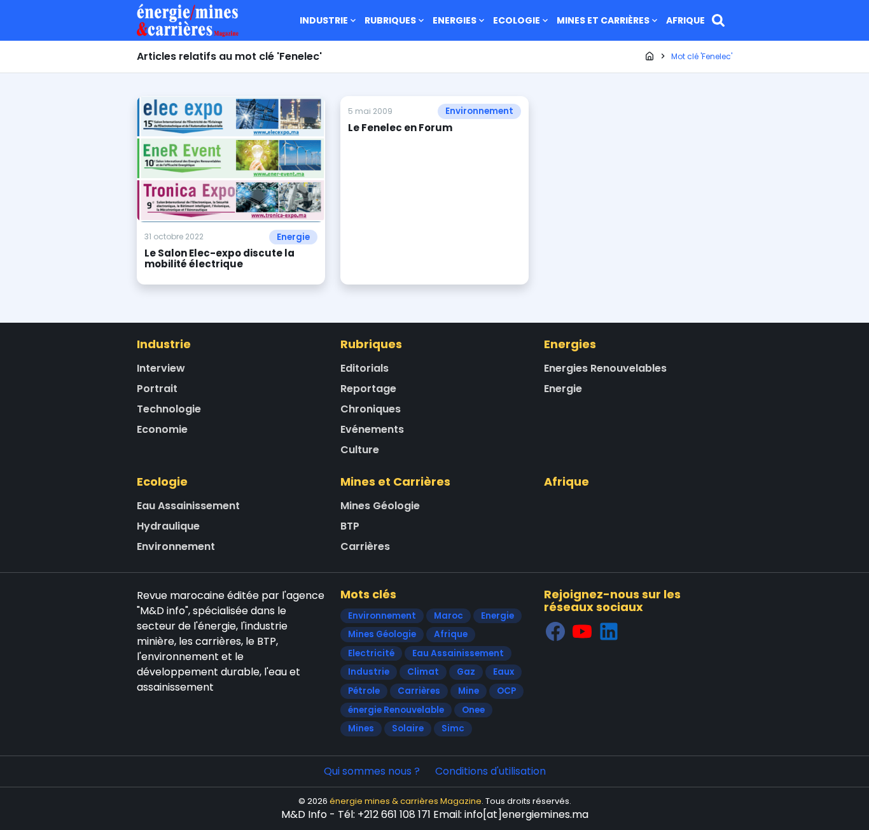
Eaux (503, 672)
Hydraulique (168, 526)
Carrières (365, 546)
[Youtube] (582, 631)
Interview (161, 368)
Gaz (466, 672)
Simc (452, 728)
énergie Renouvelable (396, 710)
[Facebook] (555, 631)
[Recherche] (718, 20)
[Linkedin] (608, 631)
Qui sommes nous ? (372, 771)
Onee (473, 710)
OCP (506, 691)
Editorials (364, 368)
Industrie (324, 20)
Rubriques (390, 20)
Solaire (408, 728)
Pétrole (364, 691)
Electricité (371, 653)
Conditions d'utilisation (490, 771)
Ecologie (516, 20)
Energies (454, 20)
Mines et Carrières (603, 20)
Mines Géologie (380, 505)
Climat (423, 672)
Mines (361, 728)
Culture (359, 449)
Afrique (685, 20)
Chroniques (370, 409)
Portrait (157, 388)
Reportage (368, 388)
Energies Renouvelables (605, 368)
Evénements (372, 429)
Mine (468, 691)
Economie (162, 429)
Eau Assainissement (188, 505)
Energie (293, 237)
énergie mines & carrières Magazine (406, 801)
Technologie (169, 409)
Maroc (448, 616)
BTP (349, 526)
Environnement (479, 111)
